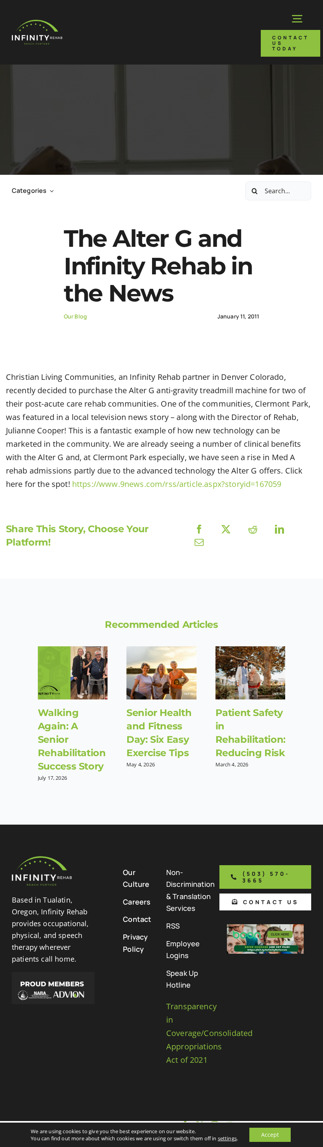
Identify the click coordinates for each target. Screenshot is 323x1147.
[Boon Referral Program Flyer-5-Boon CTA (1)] (265, 928)
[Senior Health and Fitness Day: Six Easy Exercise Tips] (161, 673)
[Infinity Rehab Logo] (37, 23)
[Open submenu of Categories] (50, 190)
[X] (225, 529)
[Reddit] (252, 529)
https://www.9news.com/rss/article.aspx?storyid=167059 (176, 484)
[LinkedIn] (279, 529)
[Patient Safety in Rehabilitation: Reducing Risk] (250, 673)
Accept (270, 1134)
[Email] (199, 542)
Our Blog (75, 316)
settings (227, 1138)
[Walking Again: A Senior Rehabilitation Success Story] (73, 673)
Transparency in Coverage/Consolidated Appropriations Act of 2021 (209, 1033)
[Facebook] (199, 529)
